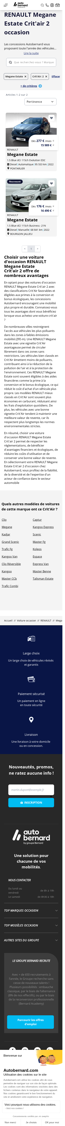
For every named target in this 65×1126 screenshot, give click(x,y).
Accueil (8, 620)
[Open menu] (5, 5)
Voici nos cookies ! (15, 1108)
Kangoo (7, 571)
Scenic (37, 534)
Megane (7, 527)
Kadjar (6, 534)
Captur (37, 520)
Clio (4, 520)
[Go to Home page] (20, 5)
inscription (33, 802)
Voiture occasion (26, 620)
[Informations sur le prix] (53, 145)
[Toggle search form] (42, 5)
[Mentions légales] (53, 141)
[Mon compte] (52, 5)
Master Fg (39, 542)
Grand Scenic (10, 542)
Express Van (41, 564)
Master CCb (9, 579)
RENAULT (46, 620)
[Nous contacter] (57, 5)
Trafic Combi (10, 586)
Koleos (37, 549)
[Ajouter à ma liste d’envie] (51, 118)
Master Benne (42, 571)
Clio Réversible (11, 564)
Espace (37, 556)
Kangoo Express (43, 527)
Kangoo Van (10, 556)
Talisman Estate (43, 579)
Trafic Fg (7, 549)
